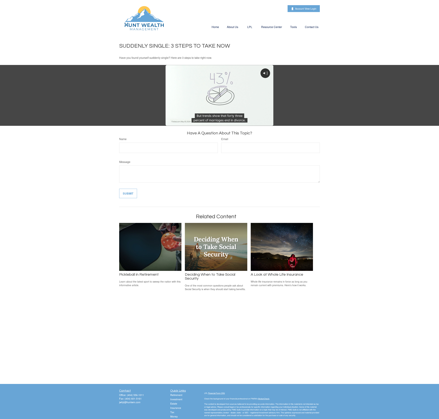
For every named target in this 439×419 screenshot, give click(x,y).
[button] (215, 26)
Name (123, 139)
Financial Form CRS (216, 393)
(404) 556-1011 (135, 395)
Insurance (175, 408)
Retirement (176, 395)
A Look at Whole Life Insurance (277, 275)
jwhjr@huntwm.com (129, 402)
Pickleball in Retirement (139, 275)
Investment (176, 399)
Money (174, 416)
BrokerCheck (263, 398)
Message (124, 162)
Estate (173, 403)
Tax (172, 412)
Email (224, 139)
